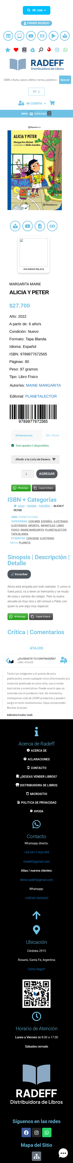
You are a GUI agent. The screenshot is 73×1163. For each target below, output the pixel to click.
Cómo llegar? (36, 969)
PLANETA (24, 542)
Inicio (21, 505)
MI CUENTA (34, 103)
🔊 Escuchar (19, 574)
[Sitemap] (36, 1156)
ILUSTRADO (61, 521)
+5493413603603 (36, 898)
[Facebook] (26, 1132)
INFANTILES (48, 525)
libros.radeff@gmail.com (36, 880)
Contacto (36, 836)
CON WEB (34, 521)
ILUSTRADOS (19, 525)
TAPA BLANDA (19, 533)
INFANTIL (34, 525)
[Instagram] (36, 1132)
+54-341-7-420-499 (36, 852)
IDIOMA (31, 505)
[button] (31, 114)
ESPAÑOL (45, 505)
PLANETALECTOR (41, 396)
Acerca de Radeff (37, 744)
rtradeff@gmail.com (36, 861)
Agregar (47, 473)
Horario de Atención (36, 1028)
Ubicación (36, 942)
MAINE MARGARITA (43, 385)
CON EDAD (32, 538)
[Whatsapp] (46, 1132)
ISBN (39, 10)
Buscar (65, 80)
